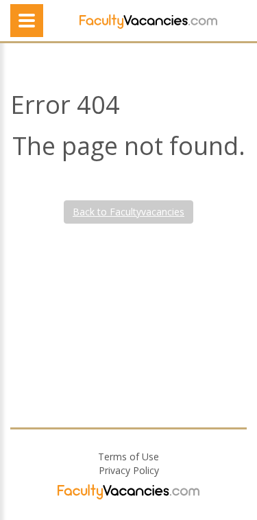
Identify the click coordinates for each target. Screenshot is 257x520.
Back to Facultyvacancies (128, 211)
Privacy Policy (129, 470)
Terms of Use (128, 456)
